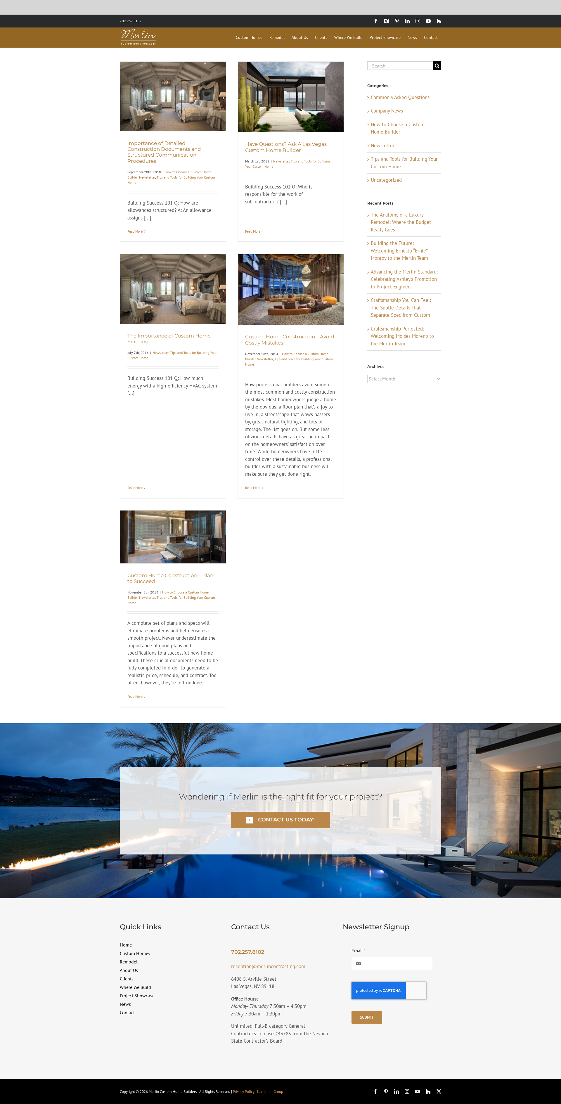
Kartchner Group (270, 1091)
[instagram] (407, 1091)
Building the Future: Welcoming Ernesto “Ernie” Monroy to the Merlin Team (399, 250)
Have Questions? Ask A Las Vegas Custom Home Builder (286, 147)
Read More (135, 231)
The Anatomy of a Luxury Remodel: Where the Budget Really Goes (401, 222)
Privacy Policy (243, 1091)
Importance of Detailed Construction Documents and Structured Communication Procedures (164, 152)
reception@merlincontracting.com (268, 966)
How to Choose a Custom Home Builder (398, 128)
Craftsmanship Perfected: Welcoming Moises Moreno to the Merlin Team (402, 336)
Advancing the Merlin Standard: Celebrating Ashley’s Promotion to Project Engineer (404, 279)
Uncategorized (386, 180)
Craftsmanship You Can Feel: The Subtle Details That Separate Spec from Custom (401, 307)
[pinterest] (386, 1091)
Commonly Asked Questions (400, 97)
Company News (387, 111)
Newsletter (147, 177)
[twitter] (439, 1091)
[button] (280, 820)
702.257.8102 (131, 21)
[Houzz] (428, 1091)
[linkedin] (396, 1091)
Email (359, 951)
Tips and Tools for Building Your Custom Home (404, 163)
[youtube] (417, 1091)
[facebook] (375, 1091)
